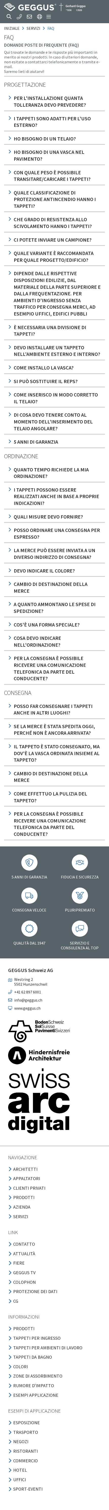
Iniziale (12, 28)
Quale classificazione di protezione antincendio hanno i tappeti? (55, 199)
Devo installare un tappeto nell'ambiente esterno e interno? (57, 350)
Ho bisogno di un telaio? (45, 138)
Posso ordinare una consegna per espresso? (57, 533)
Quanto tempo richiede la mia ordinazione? (51, 472)
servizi (33, 28)
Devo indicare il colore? (44, 570)
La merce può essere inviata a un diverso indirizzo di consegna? (54, 553)
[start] (45, 7)
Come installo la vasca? (44, 367)
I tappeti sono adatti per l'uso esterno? (52, 121)
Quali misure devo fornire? (48, 517)
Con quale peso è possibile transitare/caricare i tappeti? (52, 175)
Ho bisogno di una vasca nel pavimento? (49, 155)
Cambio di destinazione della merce (50, 587)
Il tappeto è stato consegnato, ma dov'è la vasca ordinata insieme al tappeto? (57, 753)
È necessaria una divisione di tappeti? (50, 330)
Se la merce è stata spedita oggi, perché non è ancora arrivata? (54, 729)
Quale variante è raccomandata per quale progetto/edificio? (54, 256)
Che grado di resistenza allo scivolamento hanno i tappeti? (53, 222)
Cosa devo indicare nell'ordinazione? (37, 641)
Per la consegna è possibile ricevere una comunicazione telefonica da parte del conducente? (50, 668)
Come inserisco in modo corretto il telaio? (56, 398)
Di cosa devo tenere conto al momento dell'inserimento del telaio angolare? (53, 421)
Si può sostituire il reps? (46, 381)
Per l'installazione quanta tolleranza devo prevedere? (50, 101)
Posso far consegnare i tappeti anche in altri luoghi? (53, 709)
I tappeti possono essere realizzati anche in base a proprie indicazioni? (56, 496)
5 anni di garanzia (36, 442)
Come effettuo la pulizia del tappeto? (50, 797)
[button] (9, 16)
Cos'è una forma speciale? (47, 624)
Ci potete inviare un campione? (53, 240)
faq (50, 28)
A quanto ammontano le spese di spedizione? (55, 607)
